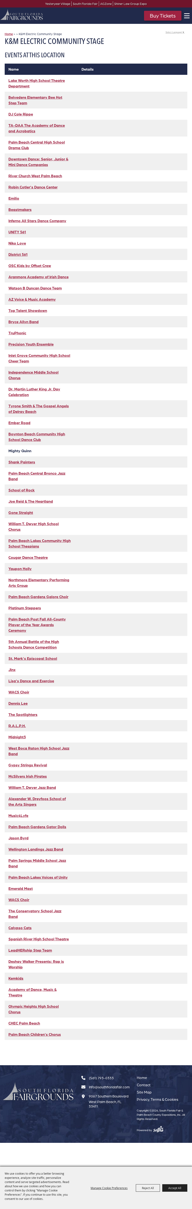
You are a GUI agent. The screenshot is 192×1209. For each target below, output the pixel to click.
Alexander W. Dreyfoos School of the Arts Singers (37, 801)
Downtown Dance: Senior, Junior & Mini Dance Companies (38, 162)
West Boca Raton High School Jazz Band (38, 751)
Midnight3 (17, 737)
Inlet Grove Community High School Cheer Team (39, 358)
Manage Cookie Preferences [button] (109, 1188)
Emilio (13, 198)
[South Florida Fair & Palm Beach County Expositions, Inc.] (21, 14)
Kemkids (15, 978)
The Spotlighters (22, 714)
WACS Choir (18, 692)
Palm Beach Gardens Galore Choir (38, 596)
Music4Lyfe (18, 815)
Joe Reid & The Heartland (30, 501)
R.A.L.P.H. (17, 725)
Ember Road (19, 422)
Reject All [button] (148, 1188)
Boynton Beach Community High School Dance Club (36, 437)
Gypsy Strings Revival (27, 765)
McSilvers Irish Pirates (27, 776)
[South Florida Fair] (38, 1091)
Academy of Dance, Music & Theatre (32, 992)
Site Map (144, 1092)
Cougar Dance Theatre (28, 557)
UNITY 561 (17, 232)
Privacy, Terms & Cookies (157, 1099)
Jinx (11, 669)
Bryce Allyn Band (23, 321)
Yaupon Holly (20, 568)
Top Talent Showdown (27, 310)
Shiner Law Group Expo (130, 3)
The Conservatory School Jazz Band (34, 914)
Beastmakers (20, 209)
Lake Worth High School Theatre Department (36, 83)
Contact (144, 1085)
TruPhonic (17, 333)
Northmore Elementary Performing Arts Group (38, 582)
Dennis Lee (18, 703)
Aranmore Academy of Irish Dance (38, 276)
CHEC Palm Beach (24, 1023)
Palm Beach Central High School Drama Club (36, 145)
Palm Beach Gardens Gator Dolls (37, 826)
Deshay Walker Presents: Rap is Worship (36, 964)
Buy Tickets (163, 15)
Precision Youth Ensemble (31, 344)
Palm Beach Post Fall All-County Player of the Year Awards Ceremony (37, 625)
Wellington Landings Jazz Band (35, 849)
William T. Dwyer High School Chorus (33, 526)
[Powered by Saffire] (158, 1129)
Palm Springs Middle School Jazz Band (37, 863)
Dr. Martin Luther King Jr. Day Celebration (34, 392)
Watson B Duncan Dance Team (35, 288)
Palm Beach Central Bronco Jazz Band (36, 476)
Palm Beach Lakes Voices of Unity (38, 877)
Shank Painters (21, 462)
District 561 (18, 254)
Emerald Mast (20, 888)
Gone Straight (20, 512)
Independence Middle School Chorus (33, 375)
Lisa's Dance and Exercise (31, 680)
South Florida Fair (85, 3)
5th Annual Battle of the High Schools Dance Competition (33, 644)
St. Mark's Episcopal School (32, 658)
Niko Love (17, 243)
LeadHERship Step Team (30, 950)
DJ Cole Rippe (20, 114)
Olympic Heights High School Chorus (33, 1009)
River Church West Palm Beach (35, 175)
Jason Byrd (18, 838)
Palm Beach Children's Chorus (34, 1034)
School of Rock (21, 490)
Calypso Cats (20, 927)
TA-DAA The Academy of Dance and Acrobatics (36, 128)
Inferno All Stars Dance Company (37, 220)
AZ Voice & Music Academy (32, 299)
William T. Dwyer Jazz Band (32, 787)
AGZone (106, 3)
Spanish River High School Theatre (38, 939)
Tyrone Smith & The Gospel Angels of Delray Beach (38, 409)
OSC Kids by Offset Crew (29, 265)
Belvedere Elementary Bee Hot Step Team (35, 100)
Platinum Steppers (24, 608)
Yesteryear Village (57, 3)
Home (9, 34)
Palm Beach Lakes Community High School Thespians (39, 543)
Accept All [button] (174, 1188)
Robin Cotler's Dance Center (33, 187)
